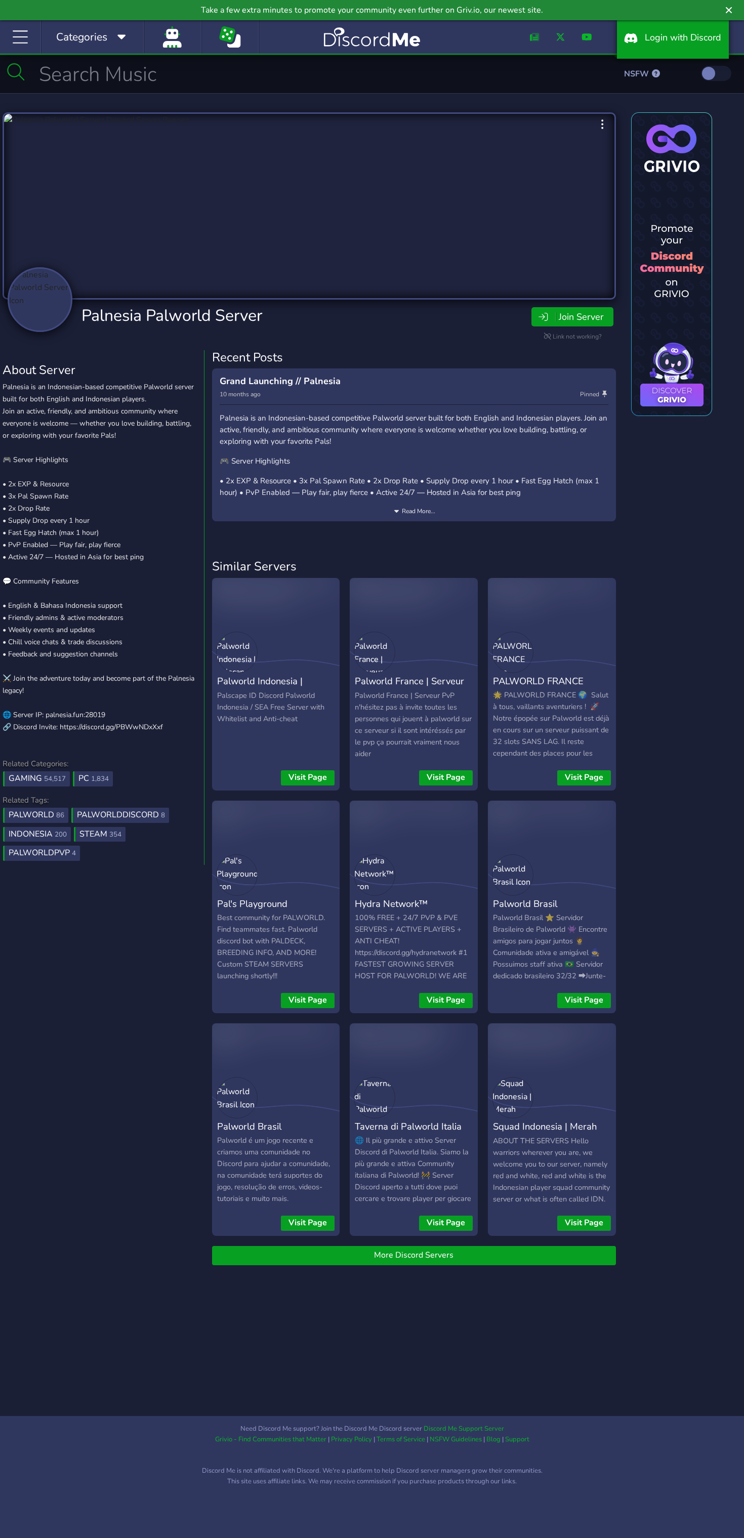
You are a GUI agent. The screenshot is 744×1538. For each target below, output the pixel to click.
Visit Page (307, 777)
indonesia (38, 834)
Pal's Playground (252, 903)
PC (93, 778)
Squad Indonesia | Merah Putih (545, 1133)
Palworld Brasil (525, 903)
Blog (493, 1439)
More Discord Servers (413, 1255)
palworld (36, 814)
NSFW (637, 73)
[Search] (16, 72)
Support (517, 1439)
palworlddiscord (121, 814)
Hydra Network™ (391, 903)
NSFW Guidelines (456, 1439)
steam (100, 834)
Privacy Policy (351, 1439)
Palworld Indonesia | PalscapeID (260, 688)
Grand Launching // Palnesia (280, 381)
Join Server (581, 317)
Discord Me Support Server (464, 1428)
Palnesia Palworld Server (171, 315)
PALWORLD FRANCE (538, 681)
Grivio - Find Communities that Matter (270, 1439)
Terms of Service (401, 1439)
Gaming (37, 778)
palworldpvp (42, 852)
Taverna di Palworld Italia (408, 1126)
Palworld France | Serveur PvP (409, 688)
